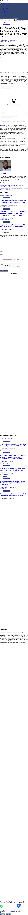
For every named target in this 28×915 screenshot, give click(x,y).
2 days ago (11, 487)
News (4, 7)
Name (2, 251)
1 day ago (11, 218)
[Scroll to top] (0, 912)
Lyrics (4, 15)
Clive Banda (4, 40)
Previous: (12, 186)
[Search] (0, 17)
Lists (4, 14)
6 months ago (12, 40)
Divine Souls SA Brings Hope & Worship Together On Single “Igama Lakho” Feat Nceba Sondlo (12, 482)
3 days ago (11, 498)
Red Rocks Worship (4, 125)
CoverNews (11, 911)
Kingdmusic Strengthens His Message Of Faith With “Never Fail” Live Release (12, 225)
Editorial (5, 11)
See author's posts (4, 182)
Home (4, 5)
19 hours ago (12, 205)
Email (2, 254)
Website (2, 256)
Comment (3, 239)
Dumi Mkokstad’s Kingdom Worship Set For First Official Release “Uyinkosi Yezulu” (14, 494)
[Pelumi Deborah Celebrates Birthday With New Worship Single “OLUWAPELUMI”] (6, 195)
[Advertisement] (14, 290)
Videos (4, 12)
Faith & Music (6, 8)
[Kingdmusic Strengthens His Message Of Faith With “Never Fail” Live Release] (4, 219)
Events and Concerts (8, 10)
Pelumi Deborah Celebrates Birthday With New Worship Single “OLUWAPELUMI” (13, 201)
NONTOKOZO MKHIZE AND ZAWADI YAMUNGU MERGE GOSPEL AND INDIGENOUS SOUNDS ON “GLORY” (13, 213)
